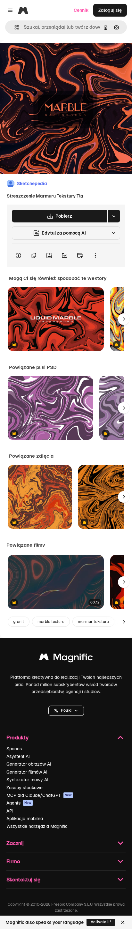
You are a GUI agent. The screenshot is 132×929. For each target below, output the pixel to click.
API (9, 811)
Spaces (14, 749)
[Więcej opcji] (95, 255)
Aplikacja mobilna (24, 818)
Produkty (17, 737)
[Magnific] (66, 658)
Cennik (81, 10)
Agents (18, 803)
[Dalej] (123, 319)
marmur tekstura (93, 621)
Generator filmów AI (26, 772)
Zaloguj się (110, 10)
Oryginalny (44, 55)
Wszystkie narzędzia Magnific (37, 826)
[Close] (123, 922)
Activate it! (101, 922)
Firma (13, 861)
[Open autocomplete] (14, 27)
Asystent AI (18, 756)
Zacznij (15, 843)
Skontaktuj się (23, 879)
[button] (66, 711)
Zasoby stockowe (24, 787)
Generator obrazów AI (28, 764)
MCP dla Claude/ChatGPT (39, 795)
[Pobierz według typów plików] (113, 216)
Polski (66, 710)
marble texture (50, 621)
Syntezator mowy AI (27, 780)
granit (18, 621)
